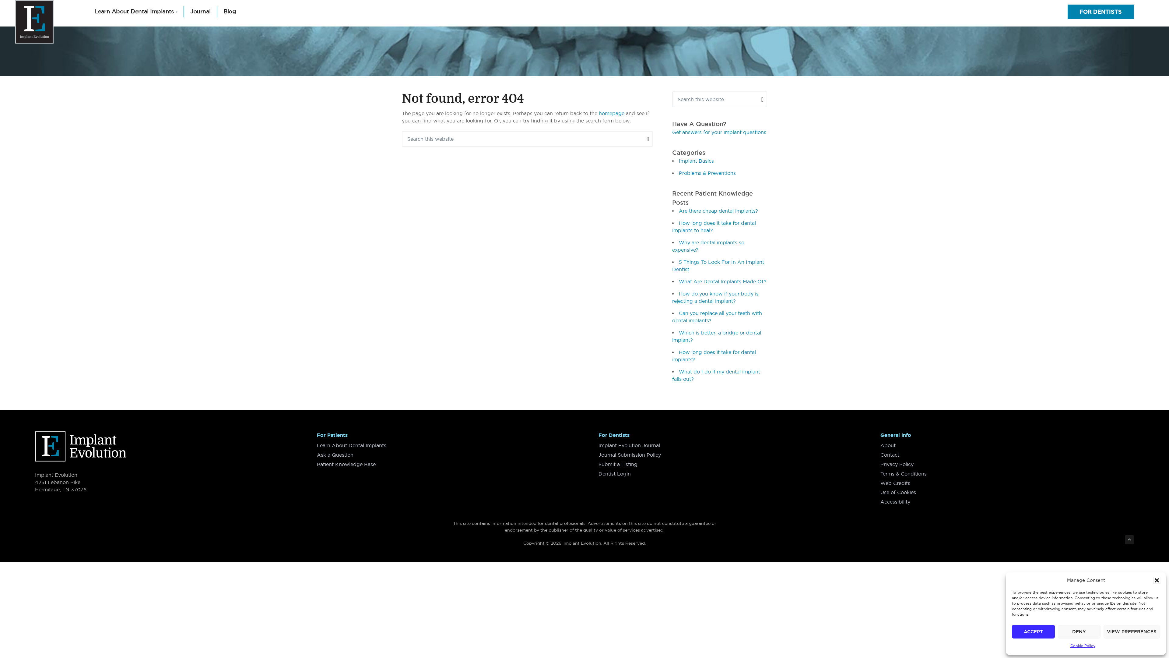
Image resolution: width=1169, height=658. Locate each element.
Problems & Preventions (707, 173)
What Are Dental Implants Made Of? (723, 281)
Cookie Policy (1082, 646)
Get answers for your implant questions (719, 132)
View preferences (1132, 631)
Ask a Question (335, 455)
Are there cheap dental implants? (718, 211)
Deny (1079, 631)
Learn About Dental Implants (351, 445)
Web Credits (895, 483)
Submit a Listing (618, 464)
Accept (1033, 631)
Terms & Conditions (903, 473)
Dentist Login (615, 473)
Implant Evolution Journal (629, 445)
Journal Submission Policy (630, 455)
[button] (1157, 580)
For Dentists (1100, 12)
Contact (889, 455)
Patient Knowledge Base (346, 464)
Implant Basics (696, 161)
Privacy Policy (897, 464)
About (888, 445)
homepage (611, 113)
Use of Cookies (898, 492)
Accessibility (895, 501)
